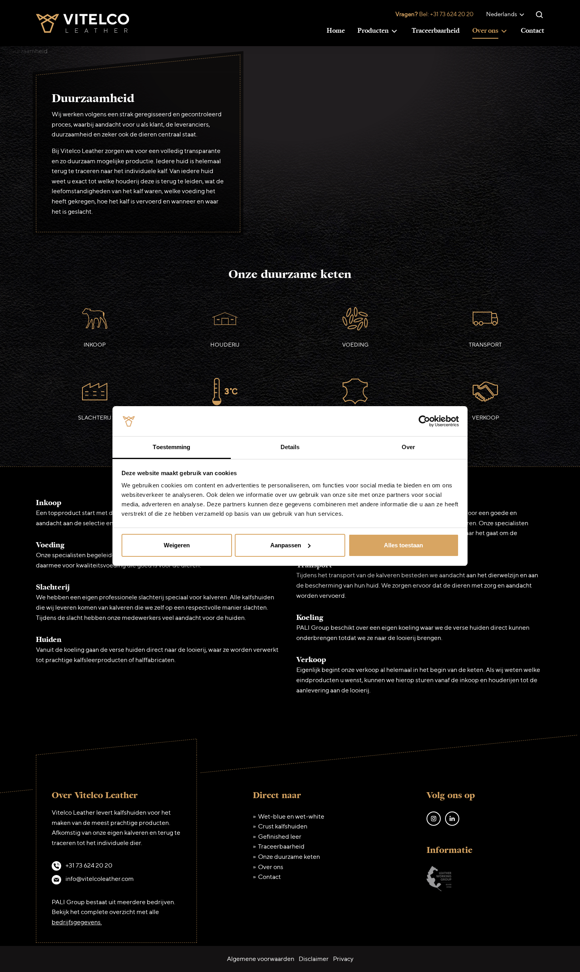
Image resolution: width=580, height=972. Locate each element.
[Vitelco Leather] (82, 22)
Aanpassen (285, 545)
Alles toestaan (403, 545)
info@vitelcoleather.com (99, 878)
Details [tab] (290, 447)
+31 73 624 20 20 (451, 14)
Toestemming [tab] (171, 447)
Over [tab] (408, 447)
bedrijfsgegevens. (77, 922)
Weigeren (177, 545)
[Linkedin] (452, 817)
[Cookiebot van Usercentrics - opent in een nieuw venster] (424, 421)
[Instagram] (434, 817)
